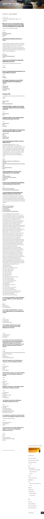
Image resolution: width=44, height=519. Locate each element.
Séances (31, 473)
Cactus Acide (11, 4)
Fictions (29, 475)
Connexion (30, 501)
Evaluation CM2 (6, 94)
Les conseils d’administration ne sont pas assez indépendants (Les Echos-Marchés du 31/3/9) (13, 311)
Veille (30, 485)
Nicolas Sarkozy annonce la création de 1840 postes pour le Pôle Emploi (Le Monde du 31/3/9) (14, 374)
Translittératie (30, 489)
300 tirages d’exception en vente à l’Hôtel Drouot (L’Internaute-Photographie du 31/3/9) (13, 81)
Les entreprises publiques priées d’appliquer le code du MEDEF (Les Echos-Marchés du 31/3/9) (13, 299)
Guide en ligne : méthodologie (34, 469)
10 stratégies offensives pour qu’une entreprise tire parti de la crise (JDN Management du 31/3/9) (12, 326)
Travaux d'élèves (31, 491)
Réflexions (30, 487)
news (29, 481)
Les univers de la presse (32, 477)
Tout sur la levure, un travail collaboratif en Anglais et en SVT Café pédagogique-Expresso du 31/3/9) (13, 429)
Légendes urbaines (32, 493)
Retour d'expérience (33, 471)
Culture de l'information (32, 462)
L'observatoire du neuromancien (35, 483)
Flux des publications (32, 503)
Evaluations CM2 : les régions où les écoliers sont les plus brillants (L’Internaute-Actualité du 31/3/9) (13, 108)
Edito (29, 466)
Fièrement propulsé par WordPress (8, 450)
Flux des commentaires (32, 505)
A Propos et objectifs (32, 458)
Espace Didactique (31, 468)
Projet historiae (32, 495)
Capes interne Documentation (33, 460)
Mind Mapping (30, 479)
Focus (30, 463)
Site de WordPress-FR (32, 507)
